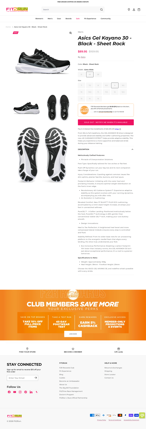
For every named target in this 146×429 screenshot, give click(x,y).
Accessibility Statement (131, 420)
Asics (83, 57)
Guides (62, 378)
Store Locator (110, 374)
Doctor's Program (66, 395)
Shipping (108, 371)
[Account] (134, 9)
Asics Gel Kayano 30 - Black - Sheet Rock (30, 27)
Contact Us (108, 378)
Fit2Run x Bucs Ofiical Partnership (73, 398)
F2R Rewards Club (66, 368)
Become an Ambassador (69, 381)
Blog (61, 374)
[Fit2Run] (17, 9)
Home (8, 27)
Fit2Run (17, 421)
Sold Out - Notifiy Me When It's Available (105, 122)
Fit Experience (65, 371)
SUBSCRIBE (35, 378)
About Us (63, 385)
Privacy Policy (101, 420)
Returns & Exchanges (113, 368)
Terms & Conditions (115, 420)
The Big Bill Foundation (69, 388)
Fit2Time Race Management (71, 391)
